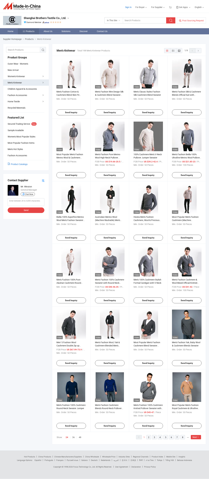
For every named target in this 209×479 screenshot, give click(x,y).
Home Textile (14, 101)
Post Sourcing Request (193, 20)
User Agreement (121, 467)
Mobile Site (170, 456)
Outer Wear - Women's (18, 63)
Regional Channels (140, 456)
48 (80, 437)
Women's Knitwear (16, 76)
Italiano (84, 460)
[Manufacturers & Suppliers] (22, 6)
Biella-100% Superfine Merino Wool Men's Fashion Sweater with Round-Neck (70, 220)
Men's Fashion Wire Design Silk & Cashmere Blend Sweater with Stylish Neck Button (109, 95)
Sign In (128, 7)
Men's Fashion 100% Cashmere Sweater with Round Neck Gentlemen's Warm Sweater (109, 282)
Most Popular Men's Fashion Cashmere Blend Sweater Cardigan (147, 345)
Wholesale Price (108, 456)
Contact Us (102, 31)
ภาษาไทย (150, 460)
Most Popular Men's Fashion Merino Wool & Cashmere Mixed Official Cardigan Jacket (70, 157)
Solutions (66, 31)
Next (194, 437)
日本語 (133, 460)
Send (26, 210)
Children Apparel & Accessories (22, 88)
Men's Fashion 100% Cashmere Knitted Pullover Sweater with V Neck (148, 408)
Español (38, 460)
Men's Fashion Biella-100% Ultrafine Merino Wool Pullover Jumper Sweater (186, 157)
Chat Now (29, 194)
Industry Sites (124, 456)
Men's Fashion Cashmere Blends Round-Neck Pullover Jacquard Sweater (108, 408)
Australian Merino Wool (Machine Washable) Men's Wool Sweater (107, 220)
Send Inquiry (71, 112)
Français (59, 460)
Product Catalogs (19, 164)
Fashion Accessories (17, 95)
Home (10, 31)
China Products (44, 456)
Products (30, 31)
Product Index (157, 456)
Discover (84, 31)
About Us (48, 31)
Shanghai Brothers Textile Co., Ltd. (45, 18)
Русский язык (72, 460)
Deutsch (94, 460)
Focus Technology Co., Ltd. (84, 467)
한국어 (124, 460)
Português (49, 460)
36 (73, 437)
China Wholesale (92, 456)
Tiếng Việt (169, 460)
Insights (182, 456)
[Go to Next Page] (198, 50)
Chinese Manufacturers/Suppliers (68, 456)
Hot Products (29, 456)
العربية (116, 460)
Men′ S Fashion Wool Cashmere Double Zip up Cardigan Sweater (67, 345)
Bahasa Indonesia (184, 460)
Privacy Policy (150, 467)
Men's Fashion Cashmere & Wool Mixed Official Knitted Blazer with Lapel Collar (184, 282)
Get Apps (183, 7)
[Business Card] (43, 180)
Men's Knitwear (15, 82)
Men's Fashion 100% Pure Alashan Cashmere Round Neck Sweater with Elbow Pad (70, 282)
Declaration (136, 467)
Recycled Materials (16, 107)
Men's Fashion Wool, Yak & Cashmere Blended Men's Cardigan (107, 345)
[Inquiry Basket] (170, 7)
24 (67, 437)
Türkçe (159, 460)
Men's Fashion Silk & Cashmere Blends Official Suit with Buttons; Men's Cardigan (186, 95)
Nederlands (105, 460)
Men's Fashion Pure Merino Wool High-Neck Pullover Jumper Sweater (107, 157)
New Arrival (13, 70)
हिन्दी (141, 460)
